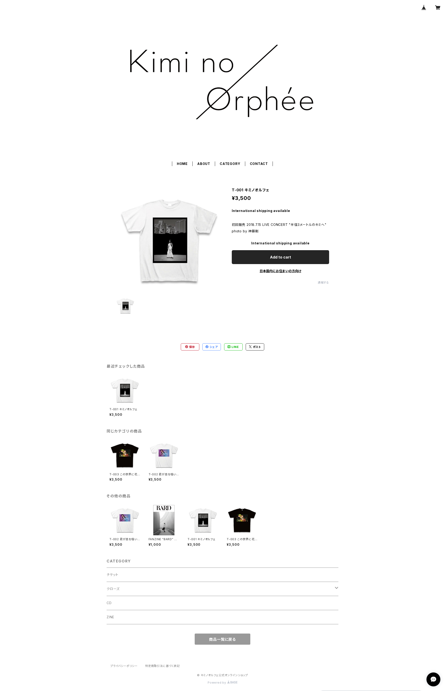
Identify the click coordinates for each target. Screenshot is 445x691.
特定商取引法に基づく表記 (162, 666)
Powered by (217, 682)
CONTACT (259, 164)
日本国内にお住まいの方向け (280, 271)
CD (109, 603)
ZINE (110, 617)
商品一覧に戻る (222, 639)
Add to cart (280, 257)
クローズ (113, 589)
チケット (112, 575)
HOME (182, 164)
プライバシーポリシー (124, 666)
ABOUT (203, 164)
